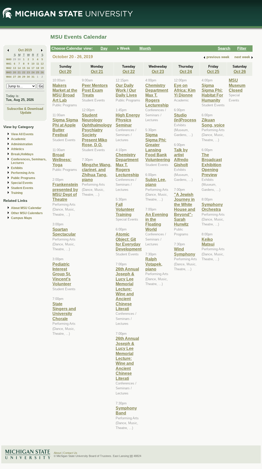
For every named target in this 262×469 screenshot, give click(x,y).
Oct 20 (65, 71)
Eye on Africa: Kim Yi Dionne (184, 90)
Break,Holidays (22, 154)
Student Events (22, 188)
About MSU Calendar (26, 208)
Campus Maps (21, 218)
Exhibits (17, 168)
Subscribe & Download (25, 109)
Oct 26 (240, 71)
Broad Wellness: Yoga (61, 159)
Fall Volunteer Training (125, 209)
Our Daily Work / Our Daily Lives (126, 90)
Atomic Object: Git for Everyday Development (128, 241)
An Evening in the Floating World (156, 222)
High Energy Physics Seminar (128, 120)
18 (37, 68)
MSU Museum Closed (237, 85)
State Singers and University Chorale (64, 311)
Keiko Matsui (208, 241)
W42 (9, 68)
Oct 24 (186, 71)
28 (19, 76)
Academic (18, 139)
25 (37, 72)
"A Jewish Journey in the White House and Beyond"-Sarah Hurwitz (184, 209)
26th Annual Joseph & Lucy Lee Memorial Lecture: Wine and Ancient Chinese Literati (127, 289)
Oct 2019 (25, 50)
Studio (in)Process (185, 117)
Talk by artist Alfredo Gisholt (181, 157)
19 (42, 68)
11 (37, 63)
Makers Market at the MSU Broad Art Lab (64, 92)
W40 (9, 59)
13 (14, 68)
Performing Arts (23, 173)
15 (23, 68)
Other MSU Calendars (27, 213)
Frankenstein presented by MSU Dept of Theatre (65, 192)
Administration (21, 144)
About (57, 452)
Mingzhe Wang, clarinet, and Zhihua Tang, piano (96, 172)
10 (33, 63)
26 (42, 72)
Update (25, 112)
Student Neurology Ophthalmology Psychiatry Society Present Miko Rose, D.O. (97, 130)
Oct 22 (129, 71)
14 (19, 68)
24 (33, 72)
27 (14, 76)
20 (14, 72)
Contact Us (70, 452)
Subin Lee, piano (155, 182)
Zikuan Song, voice (213, 122)
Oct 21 (97, 71)
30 (19, 59)
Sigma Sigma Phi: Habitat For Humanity (212, 92)
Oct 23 (158, 71)
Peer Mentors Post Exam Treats (95, 90)
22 (23, 72)
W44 (9, 76)
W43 (9, 72)
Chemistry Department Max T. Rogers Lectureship (127, 164)
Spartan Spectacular (64, 231)
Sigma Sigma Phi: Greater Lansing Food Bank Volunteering (157, 147)
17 (33, 68)
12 (42, 63)
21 (19, 72)
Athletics (17, 149)
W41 (9, 63)
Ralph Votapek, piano (153, 264)
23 (28, 72)
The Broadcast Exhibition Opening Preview (212, 164)
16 (28, 68)
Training (17, 193)
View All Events (22, 134)
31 (33, 76)
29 (14, 59)
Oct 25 (213, 71)
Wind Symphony (184, 251)
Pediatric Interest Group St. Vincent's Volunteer (61, 274)
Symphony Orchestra (212, 207)
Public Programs (23, 178)
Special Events (22, 183)
